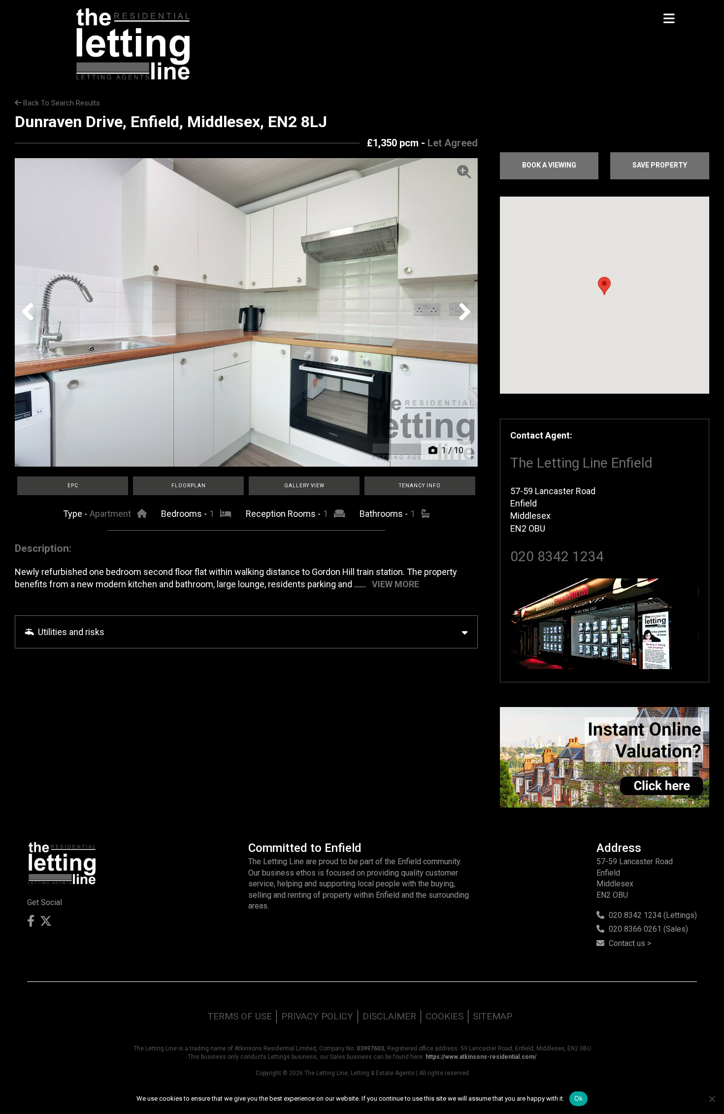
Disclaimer (389, 1016)
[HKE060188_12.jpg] (246, 312)
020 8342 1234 (557, 556)
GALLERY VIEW (304, 485)
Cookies (444, 1016)
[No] (712, 1099)
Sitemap (492, 1016)
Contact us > (630, 943)
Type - (76, 513)
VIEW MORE (395, 584)
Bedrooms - (185, 513)
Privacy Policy (317, 1016)
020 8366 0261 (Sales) (648, 929)
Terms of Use (239, 1016)
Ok (578, 1098)
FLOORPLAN (188, 485)
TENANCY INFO (420, 485)
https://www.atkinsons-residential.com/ (481, 1056)
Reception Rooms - (284, 513)
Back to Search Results (60, 103)
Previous (31, 321)
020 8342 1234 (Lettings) (653, 915)
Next (461, 321)
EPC (72, 485)
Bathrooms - (385, 513)
